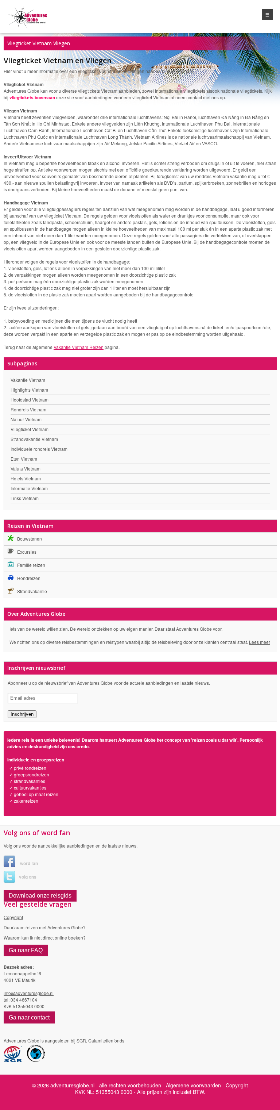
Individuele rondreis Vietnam (39, 449)
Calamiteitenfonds (106, 1040)
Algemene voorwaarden (193, 1085)
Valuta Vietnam (25, 468)
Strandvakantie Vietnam (34, 439)
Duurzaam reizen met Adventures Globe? (45, 927)
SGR (81, 1040)
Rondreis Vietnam (28, 409)
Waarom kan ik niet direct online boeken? (45, 937)
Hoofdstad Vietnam (29, 399)
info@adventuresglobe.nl (29, 993)
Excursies (26, 552)
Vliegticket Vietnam (29, 429)
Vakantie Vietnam (28, 380)
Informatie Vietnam (29, 488)
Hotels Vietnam (26, 478)
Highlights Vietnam (29, 390)
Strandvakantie (32, 591)
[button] (40, 896)
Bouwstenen (29, 538)
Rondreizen (28, 578)
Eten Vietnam (24, 459)
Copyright (13, 917)
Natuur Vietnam (26, 419)
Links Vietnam (25, 498)
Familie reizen (31, 565)
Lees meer (259, 642)
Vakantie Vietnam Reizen (79, 347)
